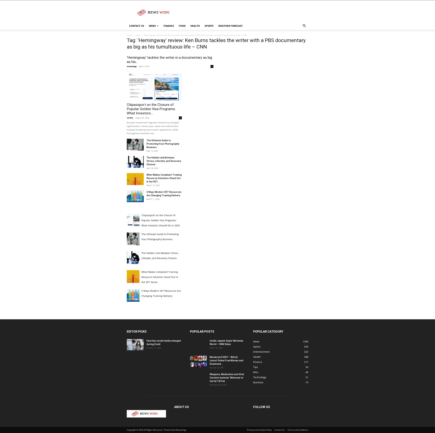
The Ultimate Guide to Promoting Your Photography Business (162, 144)
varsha (130, 117)
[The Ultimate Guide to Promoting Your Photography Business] (135, 145)
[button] (304, 26)
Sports (209, 25)
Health (195, 25)
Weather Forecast (230, 25)
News (152, 25)
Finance (168, 25)
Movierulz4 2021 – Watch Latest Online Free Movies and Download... (226, 360)
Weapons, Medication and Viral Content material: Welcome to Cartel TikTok (227, 377)
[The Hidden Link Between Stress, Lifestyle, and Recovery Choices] (135, 162)
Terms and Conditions (298, 429)
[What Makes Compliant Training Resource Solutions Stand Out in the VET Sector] (135, 179)
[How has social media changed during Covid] (135, 344)
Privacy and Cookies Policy (259, 429)
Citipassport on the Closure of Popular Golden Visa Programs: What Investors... (151, 109)
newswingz (132, 66)
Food (182, 25)
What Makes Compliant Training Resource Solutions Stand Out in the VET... (164, 178)
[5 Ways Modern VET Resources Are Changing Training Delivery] (135, 196)
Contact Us (136, 25)
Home (130, 35)
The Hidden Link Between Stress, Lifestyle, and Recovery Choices (163, 161)
